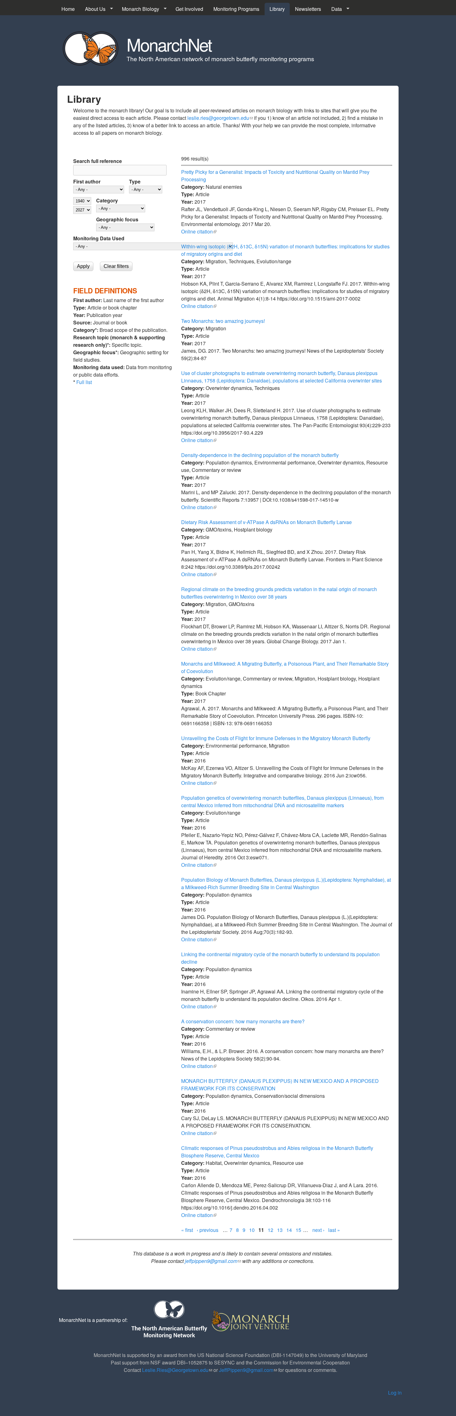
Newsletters (308, 8)
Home (68, 8)
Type (135, 181)
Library (277, 8)
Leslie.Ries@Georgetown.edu (177, 1369)
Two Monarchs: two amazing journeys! (223, 320)
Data (334, 9)
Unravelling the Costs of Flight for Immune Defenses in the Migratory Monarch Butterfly (275, 738)
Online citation (199, 231)
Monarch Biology (138, 9)
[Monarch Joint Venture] (250, 1319)
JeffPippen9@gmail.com (248, 1369)
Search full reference (97, 161)
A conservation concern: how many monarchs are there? (243, 1021)
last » (334, 1229)
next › (318, 1229)
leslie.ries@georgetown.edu (220, 117)
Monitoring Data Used (98, 238)
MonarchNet (169, 44)
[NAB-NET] (169, 1319)
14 (289, 1229)
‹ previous (207, 1229)
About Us (92, 9)
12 (270, 1229)
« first (187, 1229)
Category (107, 200)
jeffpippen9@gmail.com (213, 1260)
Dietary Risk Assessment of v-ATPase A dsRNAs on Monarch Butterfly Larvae (266, 522)
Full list (84, 382)
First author (87, 181)
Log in (395, 1392)
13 (280, 1229)
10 (252, 1229)
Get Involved (189, 8)
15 (298, 1229)
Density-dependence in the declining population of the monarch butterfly (260, 455)
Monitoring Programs (236, 8)
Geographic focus (117, 219)
